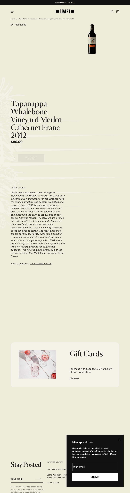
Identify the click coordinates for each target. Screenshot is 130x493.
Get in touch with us (40, 263)
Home (13, 19)
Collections (23, 19)
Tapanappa (20, 24)
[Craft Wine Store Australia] (65, 11)
